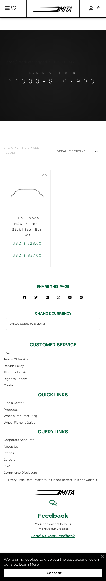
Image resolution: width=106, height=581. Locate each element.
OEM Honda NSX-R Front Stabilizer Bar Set (27, 226)
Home (9, 62)
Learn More (29, 564)
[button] (24, 297)
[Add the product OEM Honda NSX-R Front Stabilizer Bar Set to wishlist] (44, 177)
